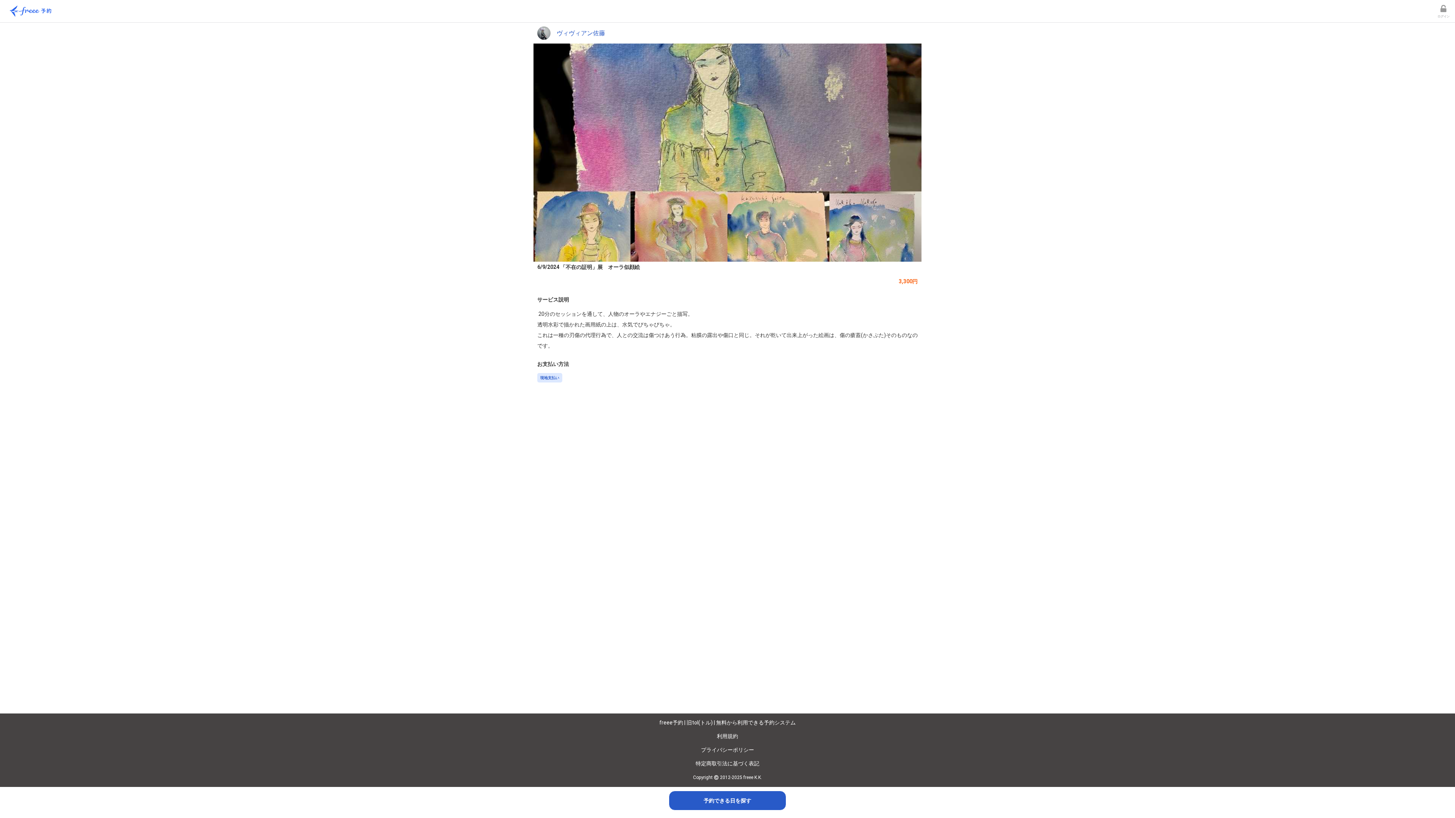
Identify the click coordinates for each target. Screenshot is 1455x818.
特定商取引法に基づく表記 (727, 763)
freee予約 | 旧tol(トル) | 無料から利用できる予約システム (727, 723)
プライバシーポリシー (727, 750)
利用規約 (727, 736)
